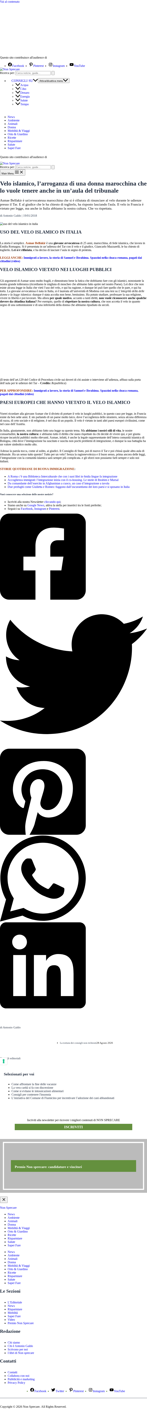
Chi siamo (14, 1342)
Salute (24, 100)
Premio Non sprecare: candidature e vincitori (48, 1167)
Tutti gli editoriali (10, 1058)
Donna (12, 127)
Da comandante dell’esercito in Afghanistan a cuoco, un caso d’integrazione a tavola (58, 483)
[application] (35, 81)
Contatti (12, 1372)
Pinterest (54, 508)
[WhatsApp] (73, 879)
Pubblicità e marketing (21, 1379)
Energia (25, 96)
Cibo (23, 88)
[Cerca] (53, 73)
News (11, 117)
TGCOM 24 (59, 58)
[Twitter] (73, 674)
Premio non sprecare (15, 1137)
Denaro (24, 92)
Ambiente (14, 120)
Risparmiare (15, 141)
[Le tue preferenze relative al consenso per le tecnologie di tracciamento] (3, 1061)
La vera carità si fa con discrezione (32, 1087)
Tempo (24, 104)
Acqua (24, 85)
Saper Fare (14, 148)
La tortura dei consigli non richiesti (78, 1042)
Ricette (12, 137)
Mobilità (13, 1312)
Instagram (40, 508)
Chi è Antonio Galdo (20, 1346)
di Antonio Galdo (10, 1027)
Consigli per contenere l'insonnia (31, 1094)
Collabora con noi (18, 1375)
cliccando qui (52, 501)
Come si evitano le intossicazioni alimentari (37, 1091)
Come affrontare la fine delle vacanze (33, 1084)
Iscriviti (73, 1127)
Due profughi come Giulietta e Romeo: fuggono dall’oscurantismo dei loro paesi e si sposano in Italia (69, 486)
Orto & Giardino (18, 134)
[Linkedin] (73, 965)
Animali (12, 123)
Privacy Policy (16, 1382)
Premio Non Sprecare (21, 1323)
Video (11, 1319)
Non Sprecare (8, 1207)
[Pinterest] (73, 792)
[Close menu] (4, 1200)
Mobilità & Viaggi (19, 130)
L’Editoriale (15, 1302)
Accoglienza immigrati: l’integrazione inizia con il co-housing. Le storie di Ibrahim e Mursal (63, 480)
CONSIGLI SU (22, 81)
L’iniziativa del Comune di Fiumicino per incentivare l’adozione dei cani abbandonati (62, 1098)
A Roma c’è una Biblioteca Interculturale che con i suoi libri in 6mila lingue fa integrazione (62, 476)
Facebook (27, 508)
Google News (35, 505)
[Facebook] (73, 557)
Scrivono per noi (18, 1349)
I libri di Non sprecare (21, 1352)
